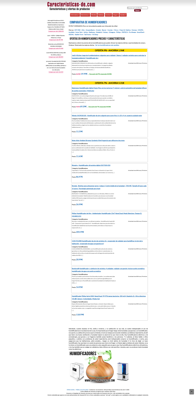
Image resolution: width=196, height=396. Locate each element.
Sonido (122, 15)
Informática (74, 15)
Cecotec (110, 30)
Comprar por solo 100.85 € (56, 57)
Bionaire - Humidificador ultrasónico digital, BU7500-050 (91, 165)
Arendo (98, 30)
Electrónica (85, 15)
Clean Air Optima (125, 30)
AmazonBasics (90, 30)
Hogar (115, 15)
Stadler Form (79, 34)
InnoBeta (71, 32)
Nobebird (99, 32)
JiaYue (86, 32)
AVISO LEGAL (71, 389)
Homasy (134, 30)
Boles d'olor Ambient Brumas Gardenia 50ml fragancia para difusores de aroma (98, 140)
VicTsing (95, 34)
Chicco (116, 30)
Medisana (92, 32)
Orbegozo (112, 32)
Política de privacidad (82, 389)
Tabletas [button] (101, 15)
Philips (118, 32)
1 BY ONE (77, 30)
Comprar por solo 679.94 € (56, 48)
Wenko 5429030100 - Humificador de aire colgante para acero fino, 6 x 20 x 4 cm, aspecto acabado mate (107, 115)
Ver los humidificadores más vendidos (107, 45)
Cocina (108, 15)
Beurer (104, 30)
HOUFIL (140, 30)
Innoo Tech (79, 32)
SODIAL (71, 34)
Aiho (83, 30)
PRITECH (125, 32)
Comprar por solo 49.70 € (56, 40)
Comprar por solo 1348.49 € (56, 31)
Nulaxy (105, 32)
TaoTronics (87, 34)
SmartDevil (140, 32)
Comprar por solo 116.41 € (56, 72)
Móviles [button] (93, 15)
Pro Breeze (132, 32)
